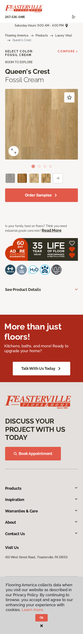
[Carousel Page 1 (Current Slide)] (33, 166)
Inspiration (14, 499)
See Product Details (23, 289)
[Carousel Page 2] (39, 166)
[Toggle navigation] (73, 17)
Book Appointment (35, 453)
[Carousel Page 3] (45, 166)
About (10, 522)
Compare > (68, 51)
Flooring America (16, 35)
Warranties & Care (21, 511)
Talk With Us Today (38, 368)
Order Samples (38, 195)
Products (42, 35)
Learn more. (33, 609)
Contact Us (15, 534)
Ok (42, 617)
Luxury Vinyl (63, 35)
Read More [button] (51, 230)
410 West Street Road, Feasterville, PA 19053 (36, 557)
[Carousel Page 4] (50, 166)
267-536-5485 (15, 17)
